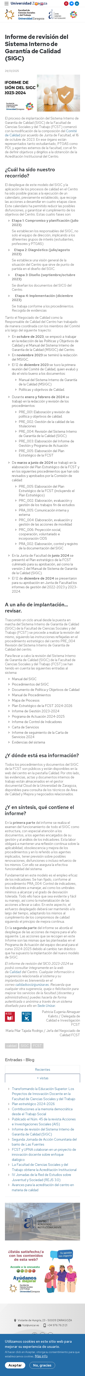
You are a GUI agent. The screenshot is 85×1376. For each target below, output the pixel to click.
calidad (12, 1046)
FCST (37, 1046)
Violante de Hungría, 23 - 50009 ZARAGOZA (45, 1320)
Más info (41, 1356)
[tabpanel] (42, 1139)
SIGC (25, 1046)
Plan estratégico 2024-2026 (33, 1104)
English (41, 3)
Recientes (42, 1069)
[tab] (42, 1069)
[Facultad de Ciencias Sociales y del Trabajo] (24, 14)
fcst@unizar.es (30, 1325)
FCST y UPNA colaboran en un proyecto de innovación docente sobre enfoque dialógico (44, 1154)
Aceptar (15, 1365)
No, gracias (42, 1365)
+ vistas (42, 1078)
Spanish (36, 3)
